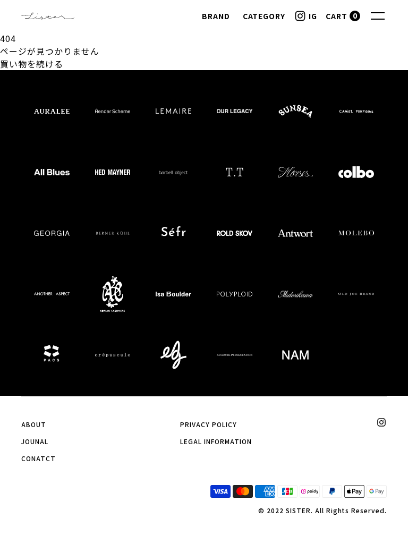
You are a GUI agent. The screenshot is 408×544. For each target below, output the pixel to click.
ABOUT (33, 424)
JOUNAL (34, 441)
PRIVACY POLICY (208, 424)
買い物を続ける (31, 63)
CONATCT (38, 458)
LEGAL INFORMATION (215, 441)
